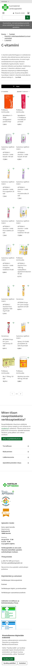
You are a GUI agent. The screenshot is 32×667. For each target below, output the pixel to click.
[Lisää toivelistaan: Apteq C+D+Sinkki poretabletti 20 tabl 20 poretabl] (28, 323)
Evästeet (4, 584)
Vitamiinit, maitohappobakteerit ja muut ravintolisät (17, 37)
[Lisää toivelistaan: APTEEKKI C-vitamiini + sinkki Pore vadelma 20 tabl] (13, 207)
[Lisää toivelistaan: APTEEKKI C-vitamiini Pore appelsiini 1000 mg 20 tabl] (13, 286)
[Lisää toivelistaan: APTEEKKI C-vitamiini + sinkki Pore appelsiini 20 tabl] (13, 168)
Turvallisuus (7, 446)
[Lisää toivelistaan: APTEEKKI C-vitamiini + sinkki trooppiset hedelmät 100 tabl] (28, 207)
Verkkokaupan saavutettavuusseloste (13, 593)
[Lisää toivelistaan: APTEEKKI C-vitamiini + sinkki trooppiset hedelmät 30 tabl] (13, 244)
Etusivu (3, 34)
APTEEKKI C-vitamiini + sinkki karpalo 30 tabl (23, 155)
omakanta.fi (5, 428)
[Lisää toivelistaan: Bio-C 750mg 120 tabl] (13, 357)
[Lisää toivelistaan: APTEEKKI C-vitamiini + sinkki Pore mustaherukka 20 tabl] (28, 168)
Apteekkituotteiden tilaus (12, 463)
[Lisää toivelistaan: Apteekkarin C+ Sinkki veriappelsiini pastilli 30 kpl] (13, 96)
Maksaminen (7, 452)
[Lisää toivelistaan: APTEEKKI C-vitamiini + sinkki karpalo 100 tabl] (13, 133)
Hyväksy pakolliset (9, 663)
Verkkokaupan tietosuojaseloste (11, 580)
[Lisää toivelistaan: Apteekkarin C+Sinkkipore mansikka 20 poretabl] (28, 96)
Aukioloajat (4, 1)
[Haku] (27, 17)
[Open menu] (3, 13)
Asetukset (22, 663)
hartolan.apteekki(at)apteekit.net (11, 563)
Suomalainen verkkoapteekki (15, 7)
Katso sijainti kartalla (8, 527)
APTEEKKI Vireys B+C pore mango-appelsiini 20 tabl (23, 305)
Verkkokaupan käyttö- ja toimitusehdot (13, 588)
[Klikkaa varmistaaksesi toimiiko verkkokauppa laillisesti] (16, 613)
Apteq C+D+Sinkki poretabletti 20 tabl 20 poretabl (23, 344)
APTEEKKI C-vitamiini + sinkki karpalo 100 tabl (8, 155)
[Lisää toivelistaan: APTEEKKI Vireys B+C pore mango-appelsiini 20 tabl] (28, 286)
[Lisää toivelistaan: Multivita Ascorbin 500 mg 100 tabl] (28, 357)
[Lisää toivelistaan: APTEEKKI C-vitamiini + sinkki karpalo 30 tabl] (28, 133)
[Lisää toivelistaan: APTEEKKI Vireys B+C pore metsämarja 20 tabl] (13, 323)
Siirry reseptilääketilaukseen (12, 439)
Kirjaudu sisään (20, 13)
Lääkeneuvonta (8, 457)
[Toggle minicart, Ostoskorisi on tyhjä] (28, 13)
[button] (16, 86)
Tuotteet (12, 34)
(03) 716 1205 (7, 561)
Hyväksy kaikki (8, 659)
